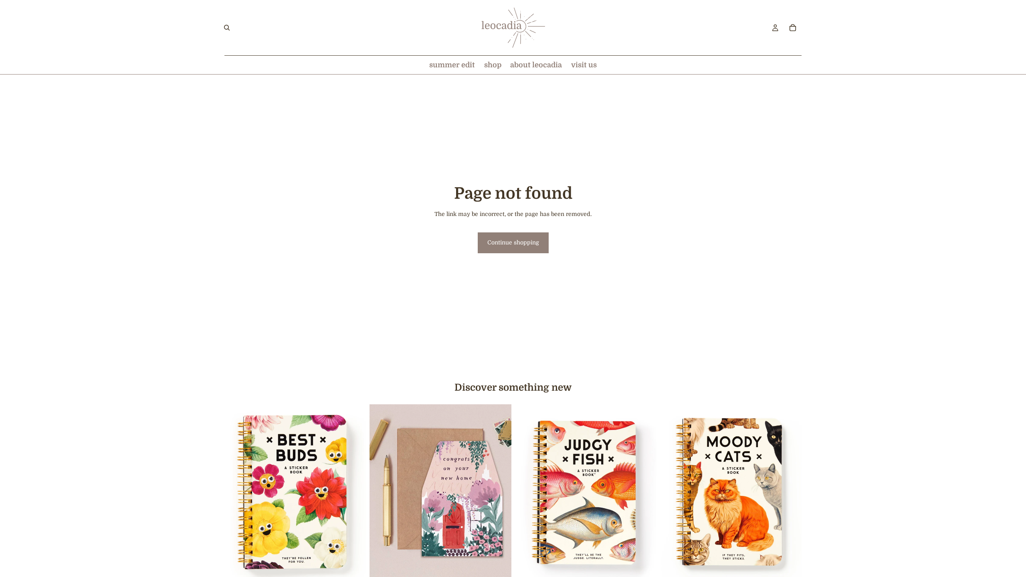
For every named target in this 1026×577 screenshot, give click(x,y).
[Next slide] (790, 493)
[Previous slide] (672, 493)
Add (360, 569)
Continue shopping (513, 242)
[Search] (227, 27)
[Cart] (793, 27)
